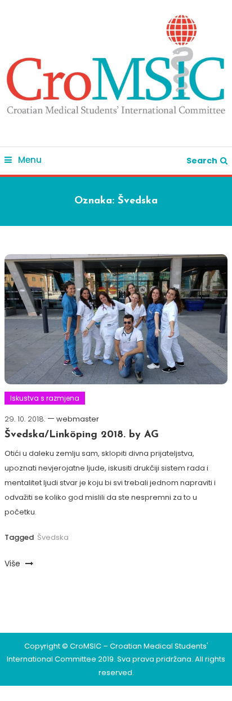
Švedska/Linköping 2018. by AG (82, 435)
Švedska (53, 537)
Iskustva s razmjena (44, 398)
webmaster (77, 419)
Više (14, 563)
